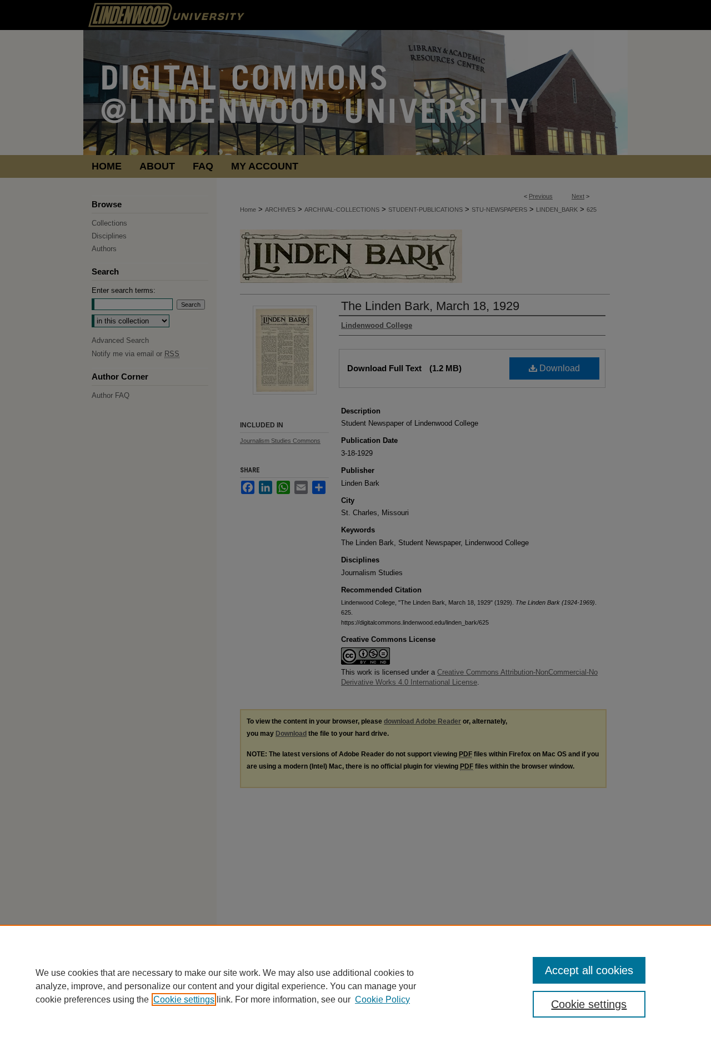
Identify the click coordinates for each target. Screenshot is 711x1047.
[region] (355, 986)
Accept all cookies (589, 970)
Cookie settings (183, 999)
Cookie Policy (382, 999)
